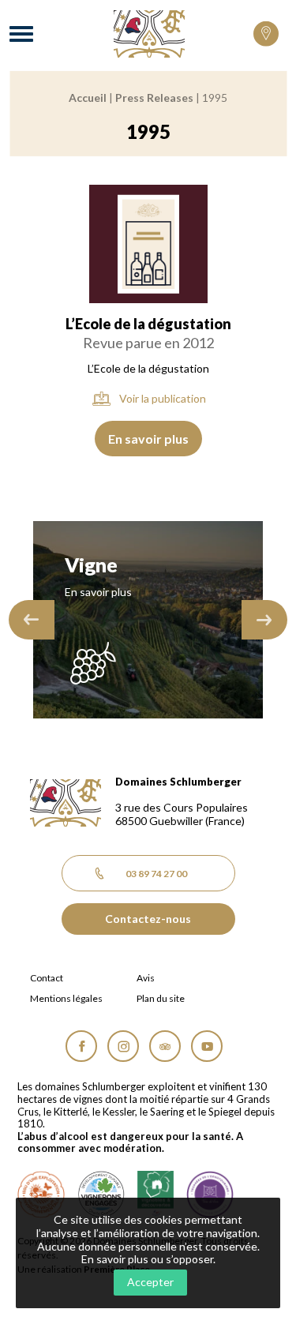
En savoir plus (148, 438)
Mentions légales (66, 998)
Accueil (88, 97)
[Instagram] (123, 1046)
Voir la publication (162, 398)
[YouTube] (207, 1046)
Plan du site (161, 998)
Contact (46, 978)
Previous (31, 619)
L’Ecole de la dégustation (148, 323)
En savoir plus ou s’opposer (147, 1259)
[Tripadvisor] (165, 1046)
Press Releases (154, 97)
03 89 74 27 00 (156, 874)
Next (264, 619)
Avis (146, 978)
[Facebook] (81, 1046)
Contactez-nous (148, 918)
